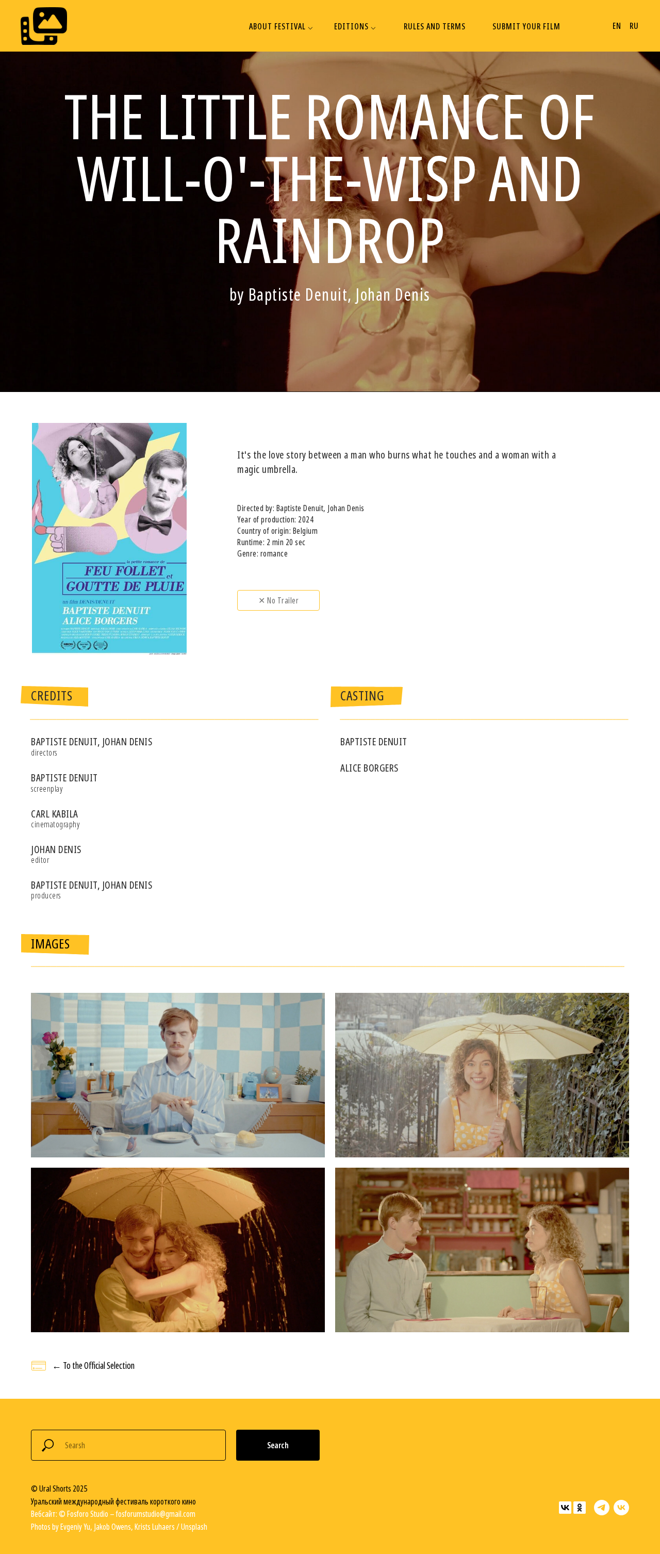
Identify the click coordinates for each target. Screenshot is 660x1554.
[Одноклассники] (579, 1507)
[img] (44, 26)
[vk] (621, 1507)
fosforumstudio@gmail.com (155, 1513)
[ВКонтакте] (565, 1507)
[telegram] (601, 1507)
